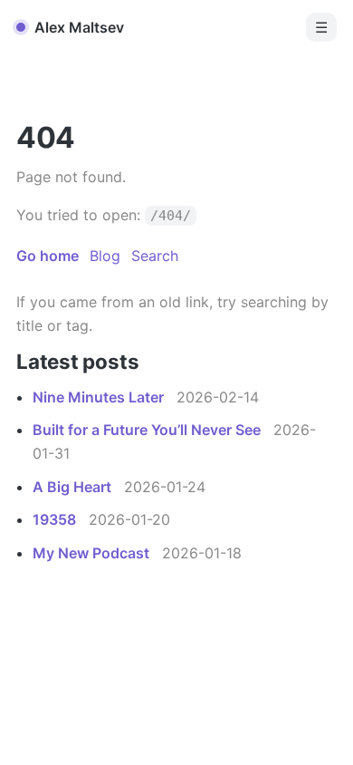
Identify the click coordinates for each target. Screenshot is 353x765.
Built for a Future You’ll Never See (148, 430)
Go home (47, 256)
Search (154, 256)
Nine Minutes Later (100, 397)
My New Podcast (93, 553)
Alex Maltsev (79, 27)
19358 (56, 519)
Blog (105, 256)
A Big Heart (74, 487)
